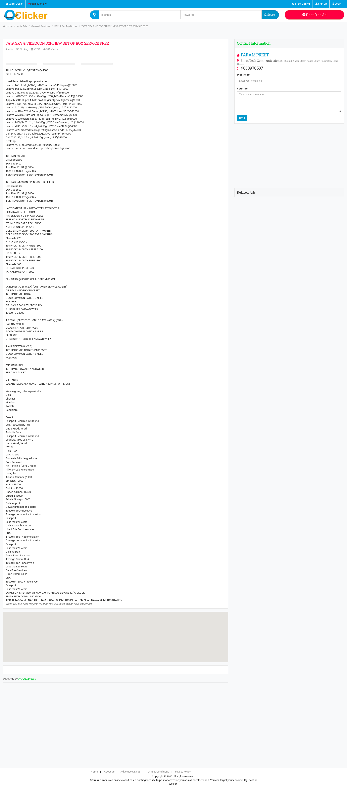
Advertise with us (130, 771)
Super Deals (15, 3)
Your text (242, 88)
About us (109, 771)
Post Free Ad (316, 15)
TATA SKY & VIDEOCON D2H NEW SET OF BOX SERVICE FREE (115, 26)
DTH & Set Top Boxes (65, 26)
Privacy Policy (183, 771)
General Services (40, 26)
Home (8, 26)
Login (337, 3)
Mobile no (243, 74)
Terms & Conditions (157, 771)
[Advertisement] (289, 156)
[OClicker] (43, 15)
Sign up (322, 3)
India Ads (22, 26)
